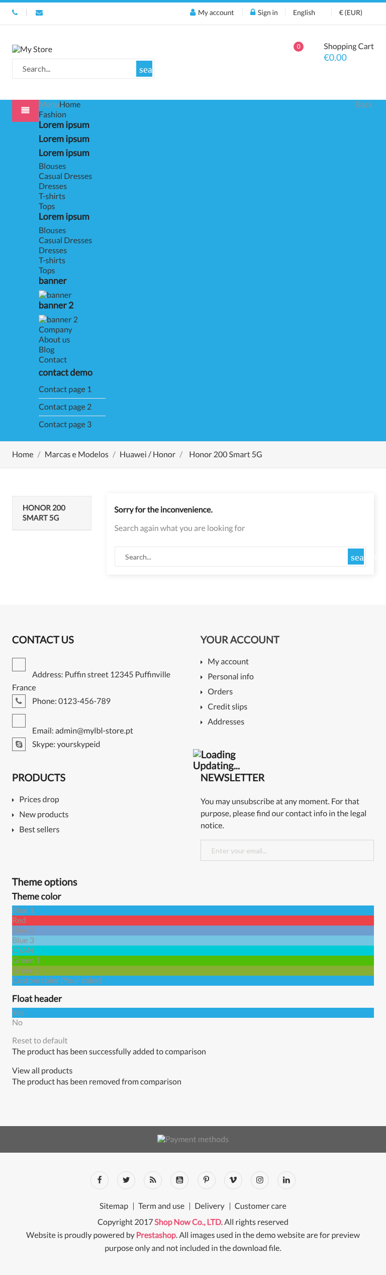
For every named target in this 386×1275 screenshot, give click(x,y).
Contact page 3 (65, 424)
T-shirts (52, 196)
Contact (53, 360)
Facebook (99, 1180)
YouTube (179, 1180)
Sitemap (114, 1206)
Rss (153, 1180)
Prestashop (156, 1235)
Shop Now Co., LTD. (189, 1222)
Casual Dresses (65, 176)
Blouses (52, 166)
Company (55, 329)
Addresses (226, 722)
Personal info (231, 677)
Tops (47, 206)
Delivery (210, 1206)
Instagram (260, 1180)
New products (43, 815)
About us (54, 339)
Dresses (53, 186)
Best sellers (39, 830)
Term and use (161, 1206)
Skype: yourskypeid (65, 744)
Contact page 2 (65, 407)
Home (70, 104)
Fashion (52, 114)
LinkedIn (286, 1180)
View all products (42, 1070)
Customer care (260, 1206)
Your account (240, 640)
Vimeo (233, 1180)
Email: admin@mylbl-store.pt (39, 13)
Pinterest (207, 1180)
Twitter (126, 1180)
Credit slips (227, 707)
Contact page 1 (65, 389)
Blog (47, 349)
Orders (220, 692)
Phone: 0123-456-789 (15, 13)
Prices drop (39, 800)
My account (228, 662)
